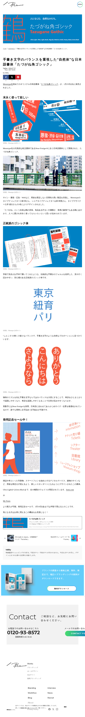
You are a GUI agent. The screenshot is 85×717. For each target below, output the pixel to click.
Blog (30, 698)
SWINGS (11, 48)
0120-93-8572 (23, 632)
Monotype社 (8, 84)
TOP (4, 49)
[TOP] (13, 4)
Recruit (50, 698)
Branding (32, 688)
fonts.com (70, 490)
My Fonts (6, 501)
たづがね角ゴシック (49, 84)
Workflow (32, 693)
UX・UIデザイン (32, 671)
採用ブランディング (34, 678)
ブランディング (32, 667)
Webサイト (31, 675)
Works (30, 664)
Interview (51, 688)
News (50, 693)
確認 (65, 707)
